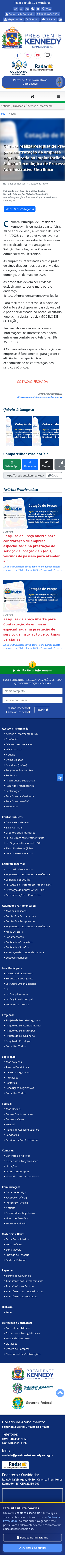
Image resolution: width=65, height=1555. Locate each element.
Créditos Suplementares (20, 832)
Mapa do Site (14, 19)
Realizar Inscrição (17, 708)
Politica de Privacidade (34, 1537)
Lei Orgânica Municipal (19, 999)
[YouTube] (38, 55)
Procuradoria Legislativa (20, 780)
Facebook (30, 466)
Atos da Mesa (13, 1062)
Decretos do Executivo (18, 973)
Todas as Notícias (16, 183)
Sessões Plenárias (16, 957)
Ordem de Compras (17, 1171)
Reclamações (13, 791)
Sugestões (11, 806)
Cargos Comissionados (19, 1114)
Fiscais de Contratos (17, 1338)
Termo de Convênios (18, 1275)
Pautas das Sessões (17, 947)
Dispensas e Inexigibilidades (22, 1333)
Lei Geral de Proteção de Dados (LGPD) (28, 884)
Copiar (55, 475)
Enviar (41, 710)
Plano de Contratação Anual (22, 1176)
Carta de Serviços (16, 1192)
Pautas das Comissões (18, 942)
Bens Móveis (13, 1249)
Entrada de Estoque (17, 1254)
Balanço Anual (13, 827)
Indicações (11, 1077)
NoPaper (50, 19)
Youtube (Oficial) (15, 1223)
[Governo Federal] (32, 1402)
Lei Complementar (16, 994)
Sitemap (33, 19)
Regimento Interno (17, 1004)
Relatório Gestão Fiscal (19, 853)
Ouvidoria (19, 105)
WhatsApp (12, 466)
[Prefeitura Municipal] (32, 1373)
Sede (8, 1312)
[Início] (32, 96)
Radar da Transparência (19, 785)
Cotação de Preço (38, 183)
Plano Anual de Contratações (22, 1354)
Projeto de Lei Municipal (20, 1030)
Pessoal (10, 1124)
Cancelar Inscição (17, 712)
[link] (38, 9)
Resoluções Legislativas (19, 1087)
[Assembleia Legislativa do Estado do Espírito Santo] (32, 1388)
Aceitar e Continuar (34, 1547)
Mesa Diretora (14, 931)
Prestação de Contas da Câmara (24, 952)
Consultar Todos (15, 1046)
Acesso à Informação (40, 105)
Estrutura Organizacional (20, 983)
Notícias (5, 105)
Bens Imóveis (13, 1244)
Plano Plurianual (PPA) (19, 848)
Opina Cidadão (14, 759)
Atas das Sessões (15, 911)
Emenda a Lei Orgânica (19, 978)
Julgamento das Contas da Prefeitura (27, 874)
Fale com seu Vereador (19, 744)
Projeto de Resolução (18, 1041)
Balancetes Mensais (17, 822)
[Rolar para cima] (60, 1393)
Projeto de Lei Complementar (23, 1025)
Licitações (11, 1166)
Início (2, 113)
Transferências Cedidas (19, 1286)
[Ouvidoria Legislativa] (18, 67)
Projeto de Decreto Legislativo (23, 1020)
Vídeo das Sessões (16, 1218)
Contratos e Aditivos (17, 1155)
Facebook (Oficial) (16, 1197)
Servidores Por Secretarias (21, 1140)
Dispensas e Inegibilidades (21, 1161)
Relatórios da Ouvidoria (19, 796)
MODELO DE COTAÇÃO (19, 209)
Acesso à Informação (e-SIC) (22, 733)
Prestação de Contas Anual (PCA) (25, 889)
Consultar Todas (15, 1093)
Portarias (11, 775)
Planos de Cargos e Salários (22, 1129)
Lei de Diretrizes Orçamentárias (24, 837)
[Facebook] (17, 55)
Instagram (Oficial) (16, 1202)
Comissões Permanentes (20, 916)
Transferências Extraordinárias (24, 1281)
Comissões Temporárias (20, 921)
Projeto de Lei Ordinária (20, 1035)
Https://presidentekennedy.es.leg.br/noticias (39, 396)
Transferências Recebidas (21, 1296)
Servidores (12, 1134)
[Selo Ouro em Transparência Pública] (41, 68)
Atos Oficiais (12, 1109)
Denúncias (11, 739)
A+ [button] (16, 9)
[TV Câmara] (48, 55)
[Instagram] (27, 55)
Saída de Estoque (15, 1260)
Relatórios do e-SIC (17, 801)
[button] (13, 20)
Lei (7, 989)
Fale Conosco (13, 749)
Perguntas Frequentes (19, 770)
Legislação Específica (17, 879)
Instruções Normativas (19, 869)
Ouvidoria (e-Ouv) (16, 765)
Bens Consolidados (17, 1239)
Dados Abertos (48, 14)
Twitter (46, 466)
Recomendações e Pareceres (22, 895)
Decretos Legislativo (17, 1072)
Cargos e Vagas (14, 1119)
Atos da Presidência (17, 1067)
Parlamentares (14, 936)
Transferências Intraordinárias (24, 1291)
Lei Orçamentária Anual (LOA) (23, 843)
